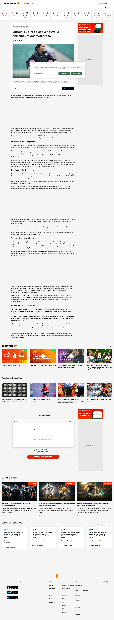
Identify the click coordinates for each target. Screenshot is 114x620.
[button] (19, 499)
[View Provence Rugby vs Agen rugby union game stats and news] (76, 15)
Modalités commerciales (79, 599)
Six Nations (53, 155)
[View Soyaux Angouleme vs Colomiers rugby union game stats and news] (25, 15)
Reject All (64, 73)
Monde (64, 605)
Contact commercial (81, 611)
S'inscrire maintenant (68, 585)
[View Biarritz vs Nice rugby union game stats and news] (15, 15)
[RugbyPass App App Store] (22, 588)
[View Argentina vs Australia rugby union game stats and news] (107, 15)
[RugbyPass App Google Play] (22, 593)
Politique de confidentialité (79, 586)
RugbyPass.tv (66, 588)
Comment (18, 89)
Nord (63, 598)
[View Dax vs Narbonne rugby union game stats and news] (45, 15)
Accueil (51, 585)
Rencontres (20, 8)
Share (27, 89)
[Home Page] (11, 3)
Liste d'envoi (65, 592)
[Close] (82, 64)
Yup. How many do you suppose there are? (14, 541)
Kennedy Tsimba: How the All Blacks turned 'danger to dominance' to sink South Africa (13, 534)
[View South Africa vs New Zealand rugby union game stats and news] (97, 15)
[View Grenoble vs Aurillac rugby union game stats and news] (56, 15)
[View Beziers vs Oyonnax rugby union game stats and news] (35, 15)
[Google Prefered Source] (67, 89)
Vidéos (51, 599)
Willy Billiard (19, 41)
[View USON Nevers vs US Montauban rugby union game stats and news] (66, 15)
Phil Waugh (41, 251)
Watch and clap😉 (38, 541)
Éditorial (77, 614)
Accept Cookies (76, 73)
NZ (63, 609)
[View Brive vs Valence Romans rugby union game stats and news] (86, 15)
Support (77, 607)
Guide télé (35, 8)
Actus (5, 8)
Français (64, 612)
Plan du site (52, 602)
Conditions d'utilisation (81, 590)
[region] (57, 70)
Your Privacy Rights (38, 73)
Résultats (11, 8)
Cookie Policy (63, 69)
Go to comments (9, 547)
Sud (63, 602)
